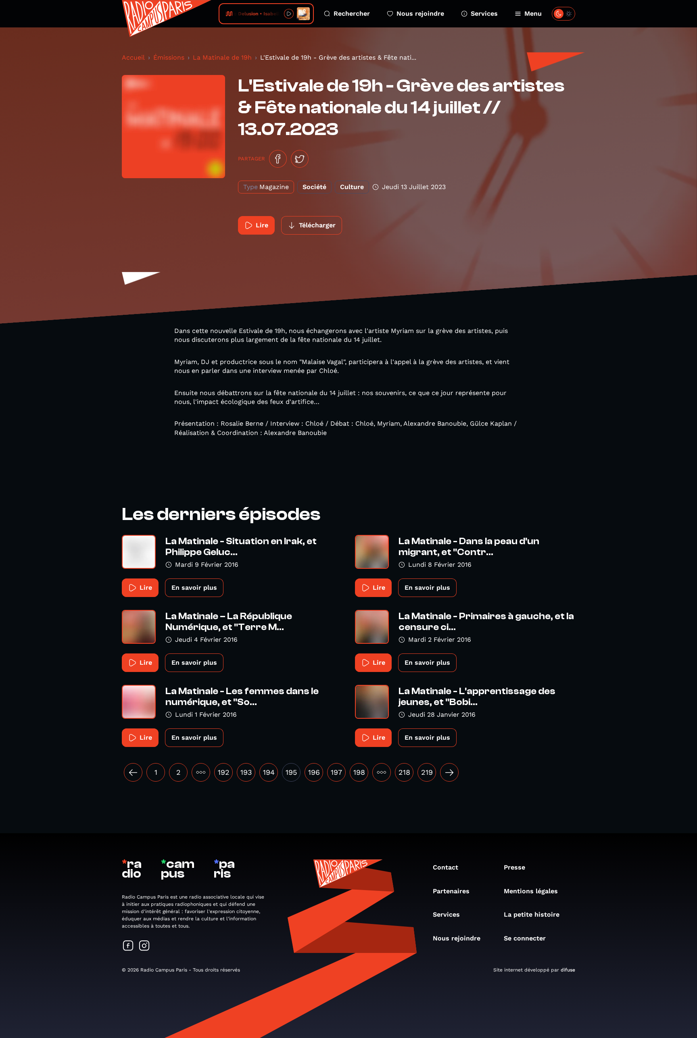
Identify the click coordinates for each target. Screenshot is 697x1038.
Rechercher (352, 13)
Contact (445, 867)
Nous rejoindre (420, 13)
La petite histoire (531, 914)
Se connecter (525, 938)
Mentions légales (531, 891)
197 (336, 772)
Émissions (168, 57)
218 (404, 772)
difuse (568, 970)
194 (269, 772)
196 (314, 772)
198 (359, 772)
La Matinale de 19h (222, 57)
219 (427, 772)
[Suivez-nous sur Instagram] (144, 946)
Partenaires (451, 891)
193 (246, 772)
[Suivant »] (449, 772)
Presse (514, 867)
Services (484, 13)
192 (224, 772)
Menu (533, 13)
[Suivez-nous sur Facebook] (128, 946)
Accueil (133, 57)
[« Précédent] (133, 772)
